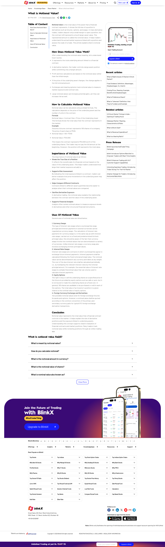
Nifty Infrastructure (117, 473)
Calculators (115, 489)
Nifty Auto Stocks (90, 468)
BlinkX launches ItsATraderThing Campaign (118, 148)
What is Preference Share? (116, 97)
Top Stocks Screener (36, 494)
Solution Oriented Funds (64, 489)
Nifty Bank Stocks (117, 462)
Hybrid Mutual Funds (36, 489)
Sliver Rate (60, 499)
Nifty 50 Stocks (61, 473)
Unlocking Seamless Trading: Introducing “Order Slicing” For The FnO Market (121, 168)
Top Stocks (33, 457)
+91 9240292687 (33, 518)
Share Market (52, 8)
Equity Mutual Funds (90, 483)
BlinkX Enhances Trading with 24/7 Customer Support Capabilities (119, 161)
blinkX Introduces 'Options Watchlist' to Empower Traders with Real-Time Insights (121, 155)
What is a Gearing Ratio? (115, 136)
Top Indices (60, 457)
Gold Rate (32, 499)
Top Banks (60, 494)
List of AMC (33, 483)
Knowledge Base (39, 8)
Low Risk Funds (89, 489)
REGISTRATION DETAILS (86, 533)
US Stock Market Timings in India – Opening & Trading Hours (118, 115)
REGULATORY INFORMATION (112, 533)
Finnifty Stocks (34, 468)
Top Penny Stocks (117, 478)
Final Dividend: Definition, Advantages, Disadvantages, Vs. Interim (120, 85)
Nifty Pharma (33, 473)
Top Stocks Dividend (63, 478)
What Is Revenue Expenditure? (117, 132)
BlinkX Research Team (48, 17)
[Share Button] (58, 18)
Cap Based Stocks (117, 494)
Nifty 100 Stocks (89, 473)
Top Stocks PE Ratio (35, 478)
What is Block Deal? (114, 128)
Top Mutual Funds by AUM (64, 483)
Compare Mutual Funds (91, 494)
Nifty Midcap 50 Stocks (63, 462)
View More (82, 382)
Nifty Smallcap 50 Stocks (92, 462)
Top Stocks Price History (92, 478)
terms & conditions (129, 63)
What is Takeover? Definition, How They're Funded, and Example (118, 102)
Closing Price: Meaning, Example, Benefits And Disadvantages (118, 91)
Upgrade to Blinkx (126, 544)
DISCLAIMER (98, 533)
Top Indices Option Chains (119, 457)
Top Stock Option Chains (92, 457)
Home (30, 8)
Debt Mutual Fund (117, 483)
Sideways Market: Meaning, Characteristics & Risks (116, 122)
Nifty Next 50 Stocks (35, 462)
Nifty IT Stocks (61, 468)
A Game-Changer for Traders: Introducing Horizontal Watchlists (121, 175)
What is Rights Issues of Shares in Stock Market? (120, 78)
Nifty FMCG (115, 468)
